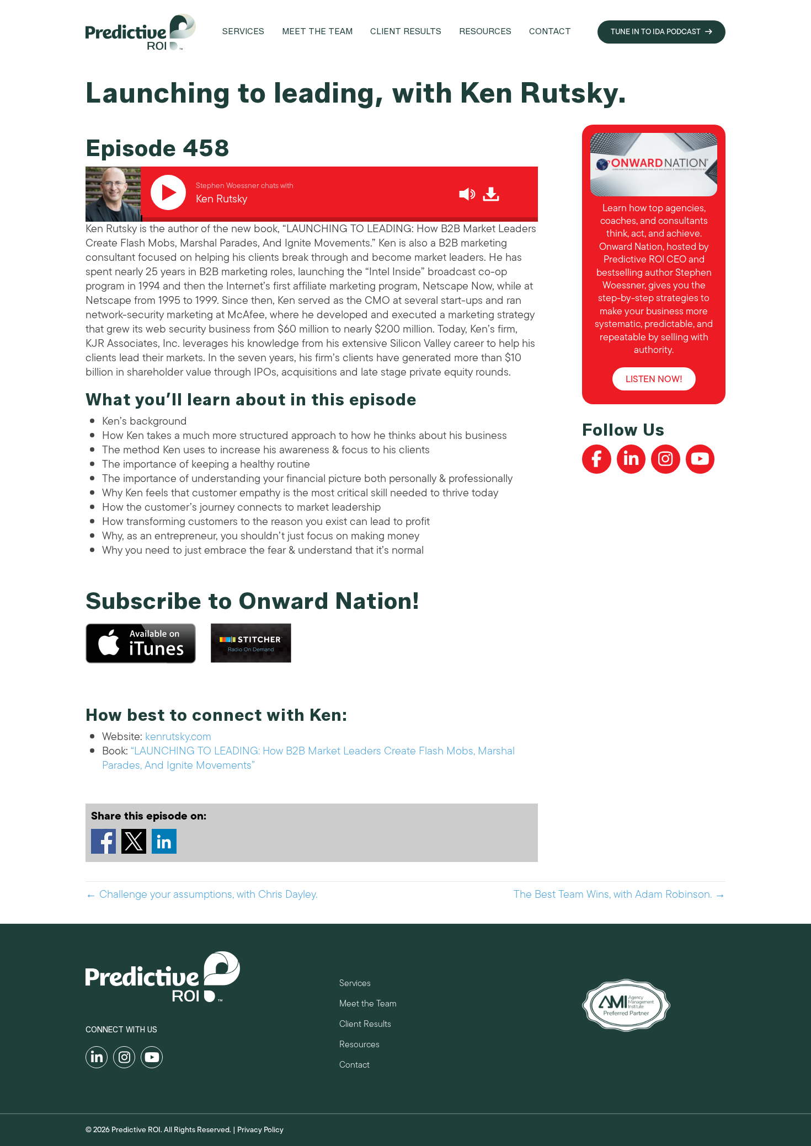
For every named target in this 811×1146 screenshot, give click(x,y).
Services (355, 984)
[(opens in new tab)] (626, 1004)
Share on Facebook (103, 841)
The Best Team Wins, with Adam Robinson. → (619, 894)
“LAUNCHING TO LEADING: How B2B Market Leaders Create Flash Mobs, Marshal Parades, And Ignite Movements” (308, 758)
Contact (354, 1066)
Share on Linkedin (164, 841)
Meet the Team (368, 1005)
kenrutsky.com (178, 736)
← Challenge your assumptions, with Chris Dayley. (201, 894)
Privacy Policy (260, 1129)
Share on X (133, 841)
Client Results (365, 1025)
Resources (359, 1046)
